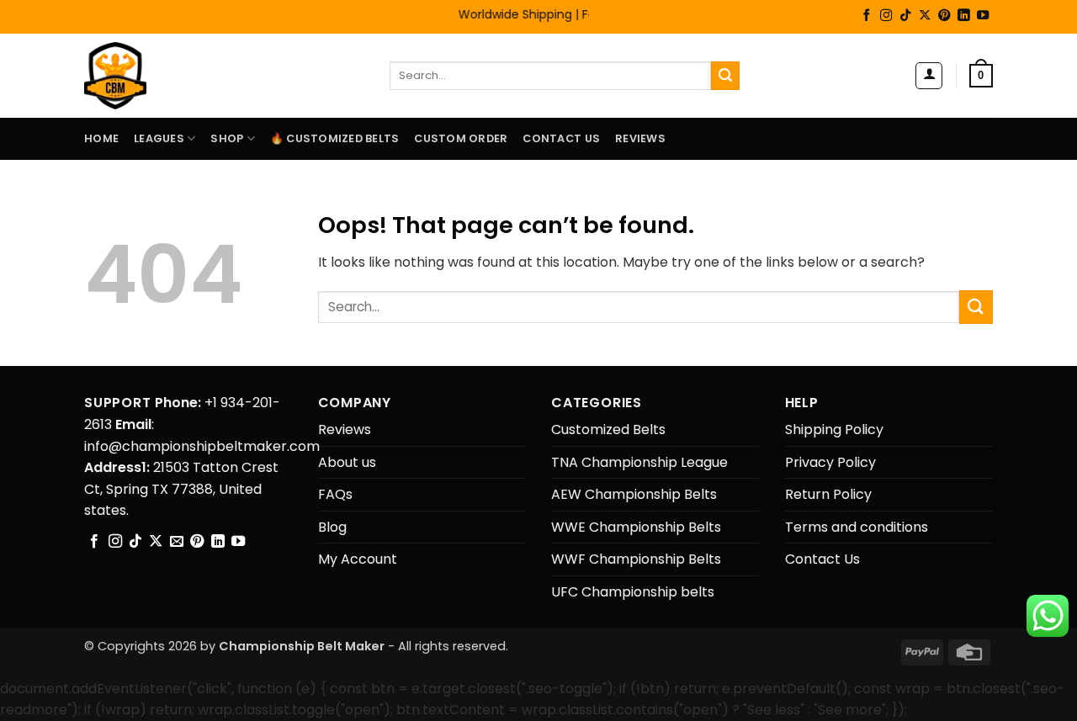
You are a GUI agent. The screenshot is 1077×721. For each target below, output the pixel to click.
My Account (357, 559)
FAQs (335, 494)
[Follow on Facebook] (867, 16)
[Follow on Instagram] (886, 16)
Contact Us (561, 138)
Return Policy (828, 494)
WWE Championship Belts (636, 527)
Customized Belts (608, 429)
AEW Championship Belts (634, 494)
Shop (226, 138)
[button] (928, 75)
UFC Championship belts (632, 592)
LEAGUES (159, 138)
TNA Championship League (639, 462)
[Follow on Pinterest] (944, 16)
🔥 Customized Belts (335, 138)
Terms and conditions (856, 527)
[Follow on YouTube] (983, 16)
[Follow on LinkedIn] (963, 16)
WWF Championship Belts (636, 559)
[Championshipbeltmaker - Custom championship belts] (136, 76)
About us (347, 462)
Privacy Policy (830, 462)
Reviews (640, 138)
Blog (332, 527)
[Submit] (725, 75)
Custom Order (460, 138)
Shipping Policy (834, 429)
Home (101, 138)
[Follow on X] (925, 16)
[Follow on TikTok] (905, 16)
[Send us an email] (176, 541)
